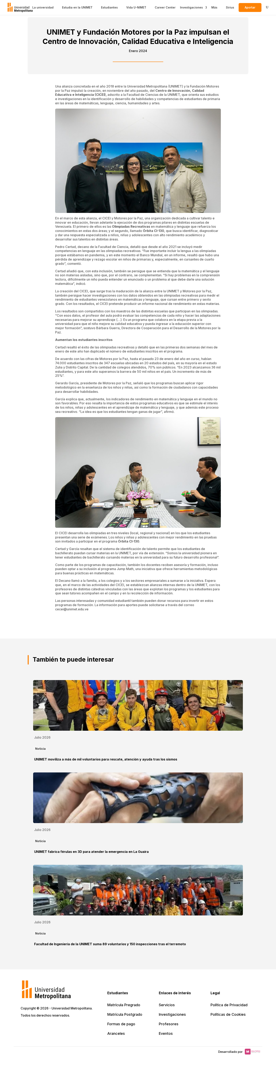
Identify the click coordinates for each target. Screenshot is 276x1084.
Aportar (250, 7)
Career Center (165, 7)
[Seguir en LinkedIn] (42, 1027)
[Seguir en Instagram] (59, 1027)
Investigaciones (191, 7)
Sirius (230, 7)
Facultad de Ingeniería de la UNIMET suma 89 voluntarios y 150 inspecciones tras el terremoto (110, 944)
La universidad (43, 7)
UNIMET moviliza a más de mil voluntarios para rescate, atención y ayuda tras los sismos (105, 759)
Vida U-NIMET (136, 7)
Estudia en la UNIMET (77, 7)
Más (214, 7)
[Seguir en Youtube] (51, 1027)
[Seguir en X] (24, 1027)
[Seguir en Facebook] (33, 1027)
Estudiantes (109, 7)
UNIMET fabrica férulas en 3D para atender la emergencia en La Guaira (91, 852)
